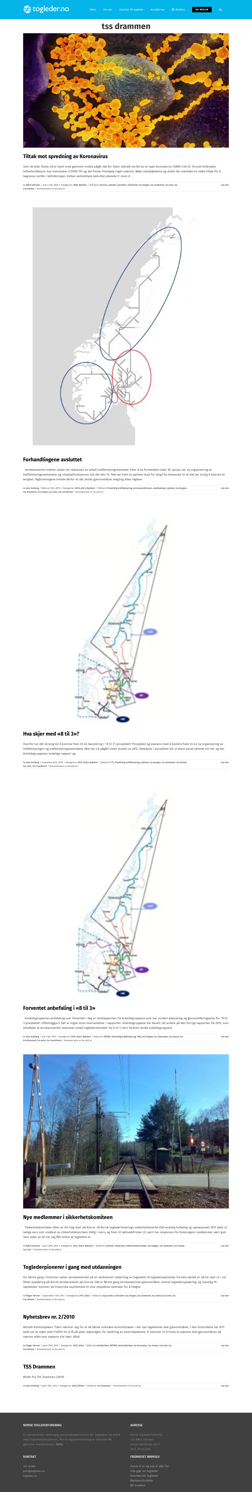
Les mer (225, 185)
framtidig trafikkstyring (120, 488)
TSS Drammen (39, 1367)
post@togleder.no (34, 1471)
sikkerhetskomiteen (136, 1245)
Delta (59, 1444)
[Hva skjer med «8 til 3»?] (126, 615)
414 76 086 (29, 1466)
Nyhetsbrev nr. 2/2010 (49, 1317)
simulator (119, 1295)
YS (109, 1439)
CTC (112, 762)
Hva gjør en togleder (144, 1471)
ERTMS (107, 1036)
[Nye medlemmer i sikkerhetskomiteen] (126, 1131)
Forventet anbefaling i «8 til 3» (59, 1008)
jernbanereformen (142, 488)
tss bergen (144, 185)
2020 (75, 185)
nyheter (112, 185)
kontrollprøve (125, 1345)
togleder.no (30, 1475)
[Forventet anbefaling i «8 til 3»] (126, 889)
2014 (75, 1245)
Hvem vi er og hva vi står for (149, 1466)
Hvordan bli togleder (144, 1476)
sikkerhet (133, 185)
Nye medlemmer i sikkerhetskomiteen (68, 1217)
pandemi (122, 185)
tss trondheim (65, 492)
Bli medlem (138, 1485)
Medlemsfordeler (141, 1480)
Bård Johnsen (33, 185)
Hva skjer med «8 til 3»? (51, 734)
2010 (75, 1345)
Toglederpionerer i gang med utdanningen (72, 1267)
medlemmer (159, 488)
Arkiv (83, 488)
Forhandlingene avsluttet (52, 460)
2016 (77, 488)
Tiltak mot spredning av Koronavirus (65, 156)
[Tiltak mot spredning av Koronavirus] (126, 90)
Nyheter (83, 185)
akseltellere (103, 1345)
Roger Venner (33, 1295)
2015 (80, 762)
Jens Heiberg (32, 488)
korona (103, 185)
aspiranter (108, 1295)
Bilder (81, 1385)
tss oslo (169, 185)
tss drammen (157, 185)
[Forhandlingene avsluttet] (126, 327)
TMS (139, 1036)
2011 (81, 1295)
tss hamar (43, 492)
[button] (220, 9)
